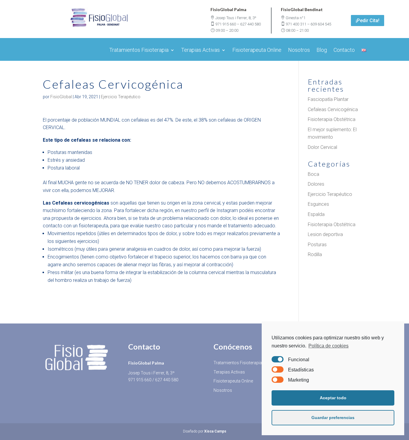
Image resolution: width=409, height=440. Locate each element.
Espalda (316, 214)
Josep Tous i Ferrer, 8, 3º (235, 18)
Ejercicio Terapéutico (120, 96)
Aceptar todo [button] (333, 397)
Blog (321, 50)
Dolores (316, 184)
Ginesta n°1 (295, 18)
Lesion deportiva (325, 234)
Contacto (344, 50)
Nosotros (299, 50)
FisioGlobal (61, 96)
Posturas (317, 244)
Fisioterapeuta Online (256, 50)
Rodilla (315, 254)
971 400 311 (296, 24)
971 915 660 (225, 24)
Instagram (227, 210)
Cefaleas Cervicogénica (333, 109)
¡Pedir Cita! (367, 20)
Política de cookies (328, 345)
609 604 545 (320, 24)
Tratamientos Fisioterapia (139, 50)
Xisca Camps (215, 431)
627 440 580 (250, 24)
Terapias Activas (200, 50)
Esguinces (318, 204)
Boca (313, 174)
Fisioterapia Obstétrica (331, 119)
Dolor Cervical (322, 147)
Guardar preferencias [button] (333, 417)
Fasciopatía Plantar (328, 99)
